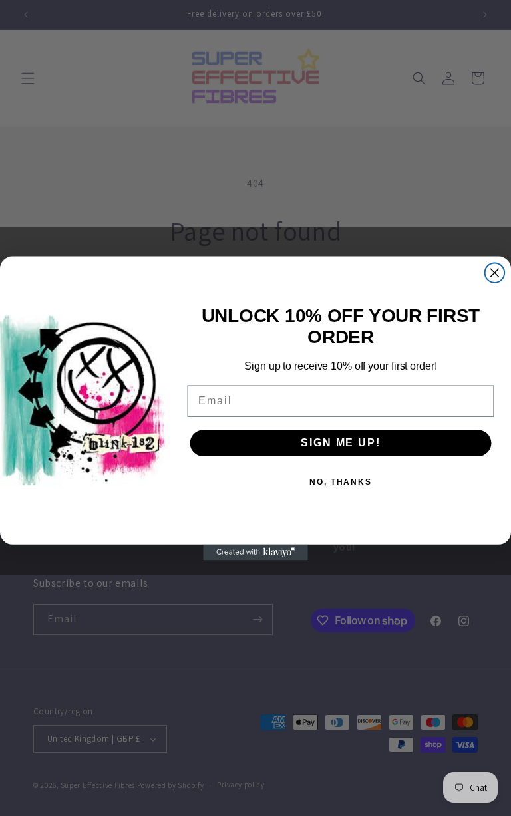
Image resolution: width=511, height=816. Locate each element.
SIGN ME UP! (340, 442)
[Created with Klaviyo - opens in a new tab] (255, 552)
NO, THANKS (340, 482)
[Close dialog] (495, 273)
